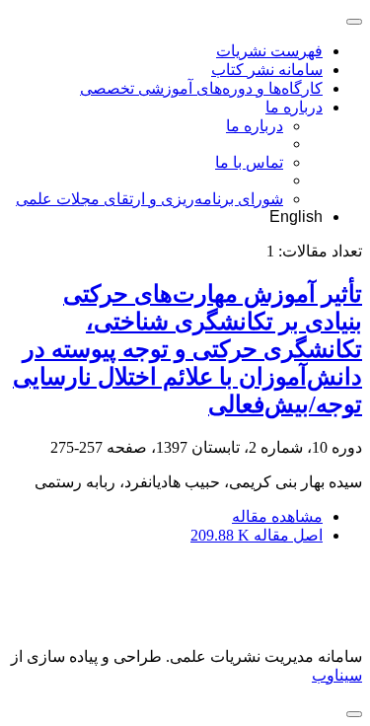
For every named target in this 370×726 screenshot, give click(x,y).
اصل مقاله (256, 535)
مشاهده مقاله (277, 516)
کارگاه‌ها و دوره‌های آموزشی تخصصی (201, 88)
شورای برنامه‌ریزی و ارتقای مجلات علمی (149, 198)
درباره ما (294, 107)
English (296, 216)
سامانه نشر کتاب (267, 69)
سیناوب (337, 675)
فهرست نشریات (269, 50)
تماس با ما (249, 162)
